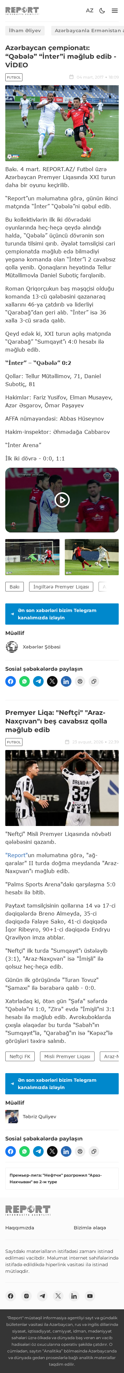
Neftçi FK (20, 1056)
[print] (80, 681)
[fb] (10, 681)
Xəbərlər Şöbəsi (42, 647)
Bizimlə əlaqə (90, 1228)
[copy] (94, 681)
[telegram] (38, 681)
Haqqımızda (19, 1228)
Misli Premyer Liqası (67, 1056)
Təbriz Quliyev (39, 1117)
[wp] (24, 681)
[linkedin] (66, 681)
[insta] (26, 1296)
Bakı (15, 586)
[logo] (22, 11)
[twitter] (52, 681)
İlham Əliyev (25, 31)
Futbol (14, 77)
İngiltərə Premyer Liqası (61, 586)
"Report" (16, 855)
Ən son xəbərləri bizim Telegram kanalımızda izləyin (57, 614)
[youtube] (90, 1296)
